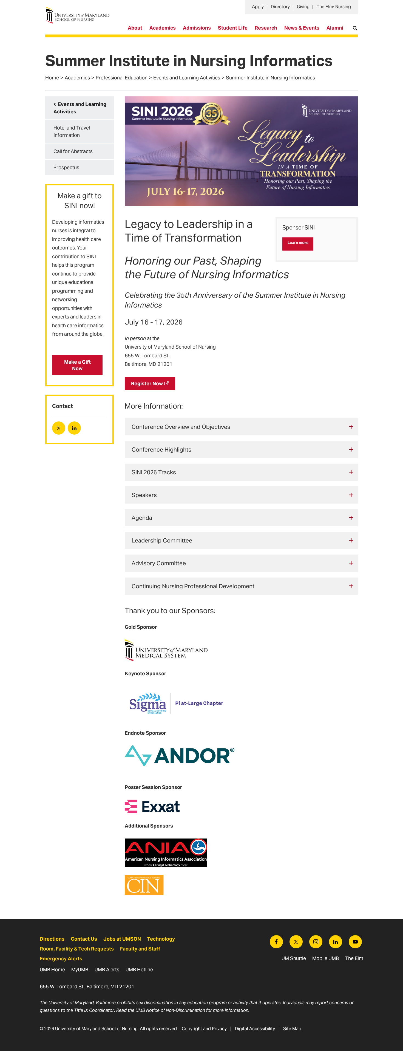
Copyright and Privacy (204, 1029)
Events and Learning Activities (186, 77)
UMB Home (52, 969)
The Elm (354, 958)
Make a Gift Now (77, 365)
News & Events (301, 28)
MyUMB (79, 969)
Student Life (233, 28)
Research (266, 28)
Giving (303, 7)
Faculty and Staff (140, 949)
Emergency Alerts (61, 958)
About (135, 28)
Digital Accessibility (255, 1029)
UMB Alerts (107, 969)
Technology (161, 939)
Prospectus (66, 167)
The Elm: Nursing (334, 7)
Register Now (147, 383)
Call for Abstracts (73, 151)
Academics (162, 28)
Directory (280, 7)
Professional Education (121, 77)
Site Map (292, 1029)
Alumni (335, 28)
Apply (258, 7)
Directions (52, 939)
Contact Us (84, 939)
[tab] (241, 427)
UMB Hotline (139, 969)
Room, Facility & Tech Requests (77, 949)
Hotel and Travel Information (71, 131)
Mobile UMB (325, 958)
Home (52, 77)
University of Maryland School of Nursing (79, 10)
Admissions (197, 28)
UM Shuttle (294, 958)
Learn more (298, 242)
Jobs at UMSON (122, 939)
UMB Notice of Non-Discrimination (170, 1010)
